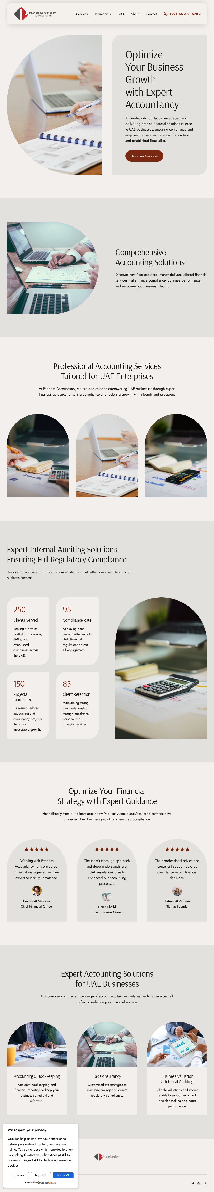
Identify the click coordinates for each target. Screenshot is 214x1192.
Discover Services (144, 155)
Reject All (41, 1175)
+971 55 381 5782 (185, 13)
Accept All (63, 1175)
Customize (18, 1175)
